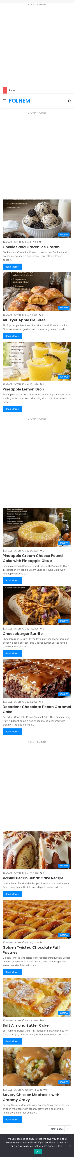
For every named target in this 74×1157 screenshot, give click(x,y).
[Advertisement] (37, 47)
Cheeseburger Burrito (23, 633)
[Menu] (4, 102)
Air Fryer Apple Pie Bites (25, 320)
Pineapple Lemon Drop (24, 389)
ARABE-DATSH (13, 242)
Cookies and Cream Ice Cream (32, 246)
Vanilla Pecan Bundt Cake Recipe (33, 878)
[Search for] (69, 102)
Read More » (12, 266)
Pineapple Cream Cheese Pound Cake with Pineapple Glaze (33, 558)
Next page (57, 1128)
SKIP (37, 1151)
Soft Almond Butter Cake (26, 1025)
